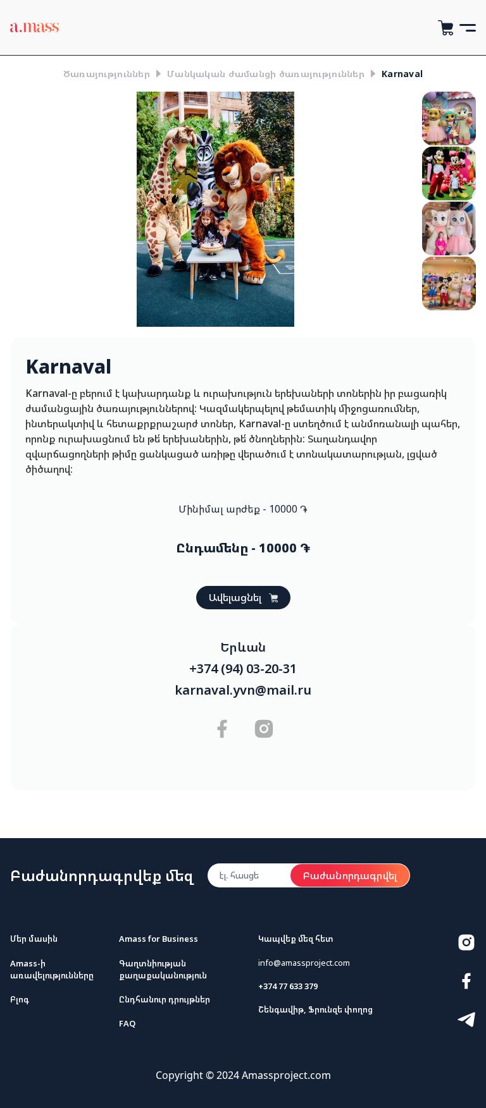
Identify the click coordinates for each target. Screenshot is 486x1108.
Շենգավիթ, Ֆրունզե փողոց (315, 1009)
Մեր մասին (34, 938)
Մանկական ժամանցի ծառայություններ (265, 73)
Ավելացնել (235, 597)
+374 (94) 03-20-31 (243, 668)
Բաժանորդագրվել (350, 875)
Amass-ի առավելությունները (52, 969)
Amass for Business (158, 938)
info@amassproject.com (304, 962)
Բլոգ (19, 999)
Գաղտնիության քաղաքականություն (163, 969)
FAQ (127, 1023)
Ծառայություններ (106, 73)
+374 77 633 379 (288, 986)
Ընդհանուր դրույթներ (164, 999)
